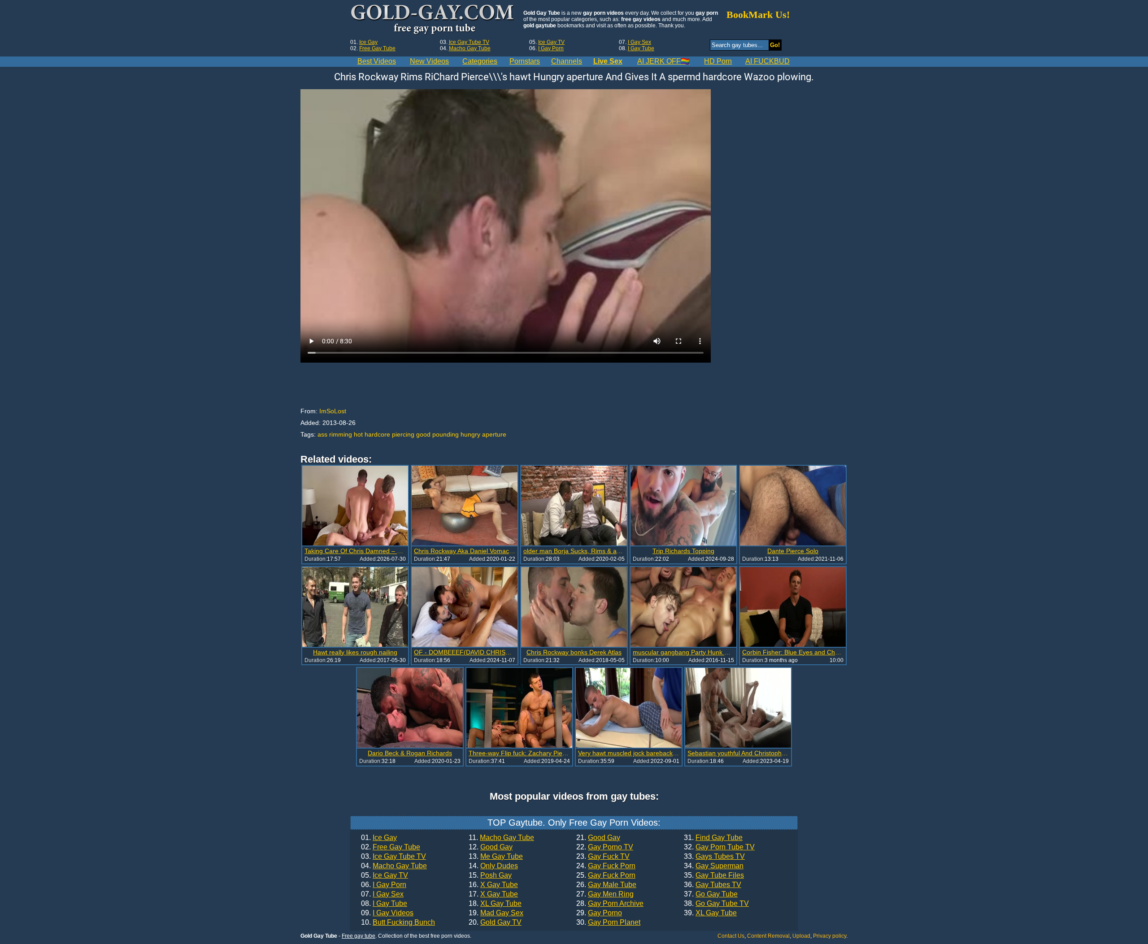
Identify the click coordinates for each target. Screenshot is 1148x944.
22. (604, 847)
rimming (340, 434)
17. (493, 894)
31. (713, 837)
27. (605, 894)
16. (493, 884)
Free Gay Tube (377, 48)
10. (398, 922)
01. (379, 837)
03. (393, 856)
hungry (470, 434)
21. (598, 837)
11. (501, 837)
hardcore (377, 434)
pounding (445, 434)
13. (496, 856)
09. (387, 913)
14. (493, 866)
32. (719, 847)
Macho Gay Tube (470, 48)
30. (608, 922)
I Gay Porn (551, 48)
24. (605, 866)
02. (390, 847)
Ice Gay (368, 42)
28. (610, 903)
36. (712, 884)
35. (714, 875)
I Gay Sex (639, 42)
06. (383, 884)
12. (491, 847)
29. (599, 913)
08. (384, 903)
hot (358, 434)
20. (495, 922)
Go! (775, 45)
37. (711, 894)
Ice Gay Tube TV (469, 42)
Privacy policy (829, 936)
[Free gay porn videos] (433, 19)
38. (716, 903)
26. (606, 884)
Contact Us (731, 936)
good (423, 434)
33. (714, 856)
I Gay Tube (641, 48)
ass (322, 434)
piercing (403, 434)
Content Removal (768, 936)
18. (495, 903)
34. (714, 866)
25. (605, 875)
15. (490, 875)
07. (382, 894)
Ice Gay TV (551, 42)
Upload (801, 936)
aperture (494, 434)
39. (710, 913)
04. (394, 866)
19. (496, 913)
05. (384, 875)
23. (603, 856)
